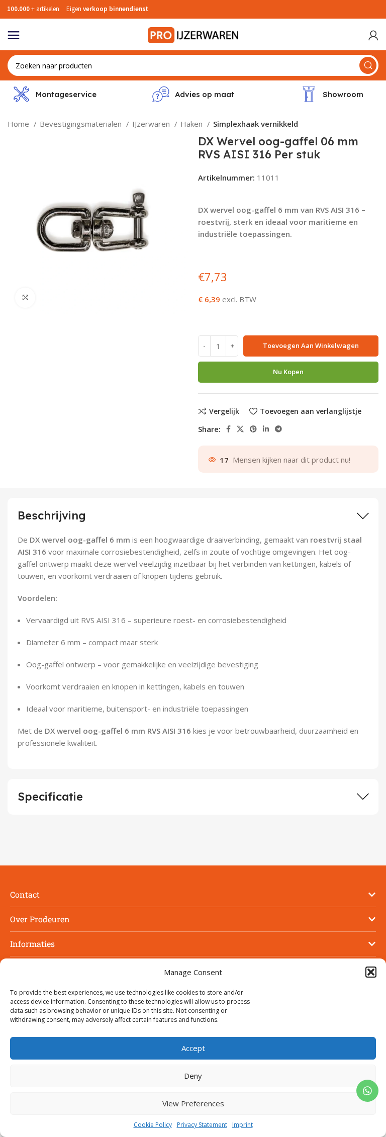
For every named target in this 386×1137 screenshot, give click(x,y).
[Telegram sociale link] (278, 428)
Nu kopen (288, 371)
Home (19, 124)
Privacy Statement (202, 1124)
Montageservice (66, 94)
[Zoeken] (367, 65)
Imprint (242, 1124)
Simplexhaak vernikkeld (255, 124)
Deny (193, 1076)
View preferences (193, 1103)
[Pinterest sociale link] (253, 428)
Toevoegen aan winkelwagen (311, 345)
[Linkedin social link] (266, 428)
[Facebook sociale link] (228, 428)
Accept (193, 1048)
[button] (371, 972)
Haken (192, 124)
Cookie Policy (153, 1124)
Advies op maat (204, 94)
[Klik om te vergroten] (25, 298)
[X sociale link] (240, 428)
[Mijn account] (373, 35)
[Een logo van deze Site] (193, 34)
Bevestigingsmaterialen (82, 124)
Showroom (343, 94)
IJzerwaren (152, 124)
